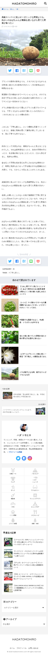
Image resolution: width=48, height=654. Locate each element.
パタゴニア (35, 473)
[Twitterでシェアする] (10, 71)
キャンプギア (35, 507)
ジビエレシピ (35, 515)
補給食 (13, 498)
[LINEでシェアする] (31, 71)
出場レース (13, 473)
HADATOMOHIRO (24, 3)
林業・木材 (35, 523)
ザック (13, 490)
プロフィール (22, 648)
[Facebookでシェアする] (17, 71)
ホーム (12, 648)
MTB (13, 507)
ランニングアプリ (35, 498)
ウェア (13, 482)
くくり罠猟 (13, 515)
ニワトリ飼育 (13, 523)
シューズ (35, 482)
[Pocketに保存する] (38, 71)
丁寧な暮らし (15, 273)
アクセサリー (35, 490)
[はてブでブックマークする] (24, 71)
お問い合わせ (33, 648)
